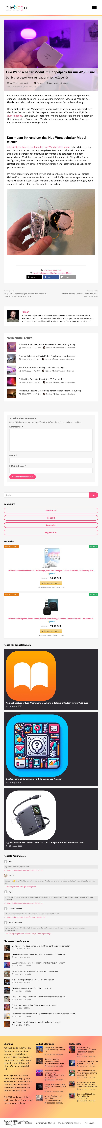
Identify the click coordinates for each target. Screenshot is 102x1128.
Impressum (89, 1123)
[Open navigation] (94, 7)
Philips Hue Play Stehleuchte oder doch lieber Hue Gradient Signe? (86, 1050)
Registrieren (51, 532)
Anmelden (51, 525)
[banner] (16, 7)
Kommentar (16, 426)
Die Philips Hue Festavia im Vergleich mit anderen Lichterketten (38, 954)
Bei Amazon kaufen (52, 583)
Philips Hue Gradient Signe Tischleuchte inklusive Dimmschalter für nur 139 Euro (25, 295)
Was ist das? (37, 87)
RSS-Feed (28, 1123)
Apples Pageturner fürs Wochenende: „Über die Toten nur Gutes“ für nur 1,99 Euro (47, 703)
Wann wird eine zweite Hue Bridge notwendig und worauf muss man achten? (44, 1014)
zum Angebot (15, 115)
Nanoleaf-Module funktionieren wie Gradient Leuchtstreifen (54, 1061)
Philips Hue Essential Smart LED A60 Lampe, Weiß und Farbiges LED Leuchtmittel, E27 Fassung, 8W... (51, 571)
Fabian (39, 83)
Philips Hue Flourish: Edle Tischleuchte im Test (87, 1062)
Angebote (48, 270)
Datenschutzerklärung (45, 1123)
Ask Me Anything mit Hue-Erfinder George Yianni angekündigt (53, 1098)
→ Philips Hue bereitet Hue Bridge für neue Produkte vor (24, 917)
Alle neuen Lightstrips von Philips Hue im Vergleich (33, 980)
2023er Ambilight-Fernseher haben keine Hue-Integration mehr (38, 963)
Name (13, 455)
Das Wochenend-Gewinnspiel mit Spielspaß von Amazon (34, 779)
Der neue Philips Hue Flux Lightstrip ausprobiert (86, 1096)
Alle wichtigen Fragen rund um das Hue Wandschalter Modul (38, 147)
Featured (57, 270)
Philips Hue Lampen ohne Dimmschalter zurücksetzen (34, 1005)
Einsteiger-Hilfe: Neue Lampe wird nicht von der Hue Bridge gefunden (41, 946)
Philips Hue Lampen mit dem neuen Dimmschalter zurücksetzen (38, 997)
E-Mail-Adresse (17, 466)
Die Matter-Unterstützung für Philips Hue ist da (31, 988)
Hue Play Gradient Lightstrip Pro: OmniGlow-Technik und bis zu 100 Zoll (54, 1074)
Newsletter (50, 510)
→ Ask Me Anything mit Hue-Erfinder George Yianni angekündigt (27, 934)
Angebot (36, 273)
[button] (34, 277)
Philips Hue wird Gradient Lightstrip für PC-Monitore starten (79, 295)
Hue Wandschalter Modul (61, 273)
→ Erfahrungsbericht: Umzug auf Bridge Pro (20, 887)
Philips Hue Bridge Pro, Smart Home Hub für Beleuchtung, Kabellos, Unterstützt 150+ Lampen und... (51, 619)
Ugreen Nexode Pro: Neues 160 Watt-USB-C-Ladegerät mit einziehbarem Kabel (45, 842)
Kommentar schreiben (58, 83)
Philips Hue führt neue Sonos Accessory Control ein (55, 1049)
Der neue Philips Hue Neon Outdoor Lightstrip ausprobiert (87, 1073)
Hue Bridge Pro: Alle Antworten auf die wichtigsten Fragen (36, 1022)
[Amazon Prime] (51, 574)
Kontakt (51, 517)
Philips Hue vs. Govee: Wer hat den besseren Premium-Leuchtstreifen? (87, 1084)
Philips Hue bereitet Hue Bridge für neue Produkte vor (55, 1086)
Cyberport (45, 273)
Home (8, 1123)
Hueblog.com (10, 1103)
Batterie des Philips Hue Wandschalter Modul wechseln (35, 971)
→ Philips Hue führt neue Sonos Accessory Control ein (23, 870)
